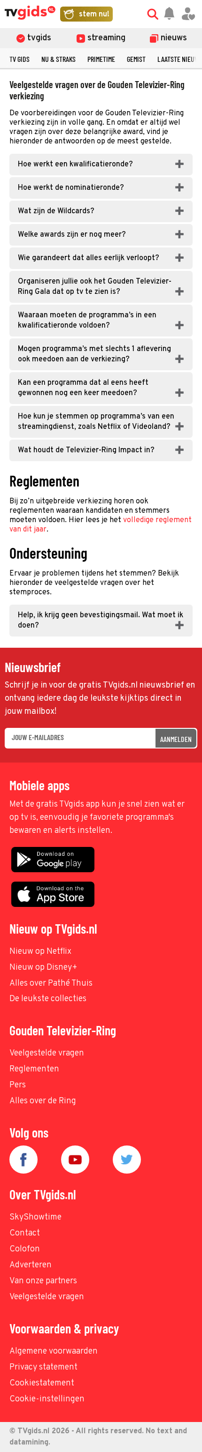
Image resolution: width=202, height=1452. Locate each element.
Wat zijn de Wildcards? (56, 211)
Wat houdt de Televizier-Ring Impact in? (86, 450)
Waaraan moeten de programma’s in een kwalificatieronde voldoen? (87, 320)
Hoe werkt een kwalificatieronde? (75, 164)
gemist (136, 58)
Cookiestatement (41, 1383)
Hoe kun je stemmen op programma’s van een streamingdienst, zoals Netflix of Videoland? (96, 422)
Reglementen (34, 1069)
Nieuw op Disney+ (43, 967)
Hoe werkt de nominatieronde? (71, 188)
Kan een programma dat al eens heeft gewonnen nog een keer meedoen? (83, 388)
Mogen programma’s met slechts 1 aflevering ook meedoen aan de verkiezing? (94, 354)
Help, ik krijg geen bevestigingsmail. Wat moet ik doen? (100, 620)
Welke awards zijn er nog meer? (72, 235)
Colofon (24, 1249)
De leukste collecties (47, 999)
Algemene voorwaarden (53, 1351)
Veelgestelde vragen (46, 1053)
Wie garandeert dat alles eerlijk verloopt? (88, 258)
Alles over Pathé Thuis (51, 983)
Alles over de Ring (42, 1101)
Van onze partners (43, 1281)
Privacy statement (43, 1367)
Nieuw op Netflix (40, 951)
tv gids (19, 58)
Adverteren (30, 1265)
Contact (24, 1233)
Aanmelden (176, 738)
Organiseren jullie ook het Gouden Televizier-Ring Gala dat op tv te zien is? (94, 287)
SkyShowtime (35, 1217)
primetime (101, 58)
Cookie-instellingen (47, 1399)
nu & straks (58, 58)
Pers (17, 1085)
